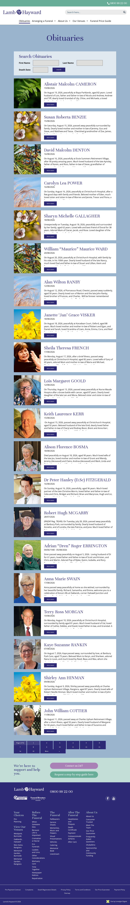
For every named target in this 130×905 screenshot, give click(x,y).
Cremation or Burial (36, 839)
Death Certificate (72, 828)
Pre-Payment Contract (13, 890)
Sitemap (67, 893)
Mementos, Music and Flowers (55, 830)
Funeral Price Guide (100, 20)
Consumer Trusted (90, 820)
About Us (63, 20)
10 (60, 747)
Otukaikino (90, 845)
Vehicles (53, 842)
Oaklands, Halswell (18, 840)
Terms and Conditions (83, 890)
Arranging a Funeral (42, 20)
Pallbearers (55, 819)
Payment (71, 833)
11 (73, 747)
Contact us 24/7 (74, 765)
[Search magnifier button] (124, 12)
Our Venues (79, 20)
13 (99, 747)
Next (46, 751)
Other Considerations (38, 856)
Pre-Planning (17, 820)
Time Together (36, 868)
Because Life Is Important (36, 832)
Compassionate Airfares (74, 837)
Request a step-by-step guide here (74, 774)
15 (33, 751)
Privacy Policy (65, 890)
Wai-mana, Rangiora (18, 846)
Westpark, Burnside (18, 834)
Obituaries (24, 20)
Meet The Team (90, 826)
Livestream (54, 854)
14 (20, 751)
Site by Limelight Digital (118, 901)
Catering (53, 845)
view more (50, 105)
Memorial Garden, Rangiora (18, 861)
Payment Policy (119, 890)
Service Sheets (53, 823)
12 (86, 747)
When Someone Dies (36, 824)
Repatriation (37, 878)
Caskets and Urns (36, 851)
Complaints (29, 890)
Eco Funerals (35, 845)
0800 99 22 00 (118, 3)
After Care (72, 842)
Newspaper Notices (37, 873)
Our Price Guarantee (90, 832)
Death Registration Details (47, 890)
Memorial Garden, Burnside (18, 853)
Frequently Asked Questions (90, 839)
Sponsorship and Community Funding (91, 852)
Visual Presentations (56, 837)
